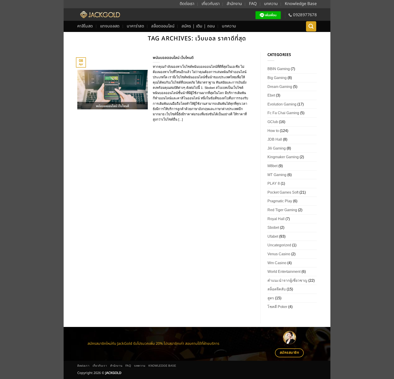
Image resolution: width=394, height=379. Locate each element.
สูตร (270, 298)
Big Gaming (277, 78)
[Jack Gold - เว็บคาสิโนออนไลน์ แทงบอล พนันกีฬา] (99, 14)
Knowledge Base (301, 4)
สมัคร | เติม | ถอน (198, 26)
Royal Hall (276, 219)
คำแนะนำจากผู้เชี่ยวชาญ (287, 280)
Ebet (271, 95)
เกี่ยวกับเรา (211, 4)
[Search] (311, 26)
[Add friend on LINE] (268, 15)
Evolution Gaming (281, 104)
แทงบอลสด (110, 26)
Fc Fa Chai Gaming (283, 113)
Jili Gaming (276, 148)
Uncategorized (279, 245)
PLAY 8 (273, 183)
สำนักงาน (234, 4)
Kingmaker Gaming (283, 157)
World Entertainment (284, 272)
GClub (272, 122)
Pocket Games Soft (282, 192)
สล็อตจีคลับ (276, 289)
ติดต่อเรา (187, 4)
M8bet (272, 166)
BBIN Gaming (278, 69)
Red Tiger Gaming (282, 210)
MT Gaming (276, 175)
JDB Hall (274, 139)
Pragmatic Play (279, 201)
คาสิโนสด (85, 26)
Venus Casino (278, 254)
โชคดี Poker (277, 307)
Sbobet (273, 227)
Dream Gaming (279, 87)
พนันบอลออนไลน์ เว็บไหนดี (173, 57)
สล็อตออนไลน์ (162, 26)
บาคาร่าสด (135, 26)
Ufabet (272, 236)
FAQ (253, 4)
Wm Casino (276, 263)
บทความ (271, 4)
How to (273, 131)
